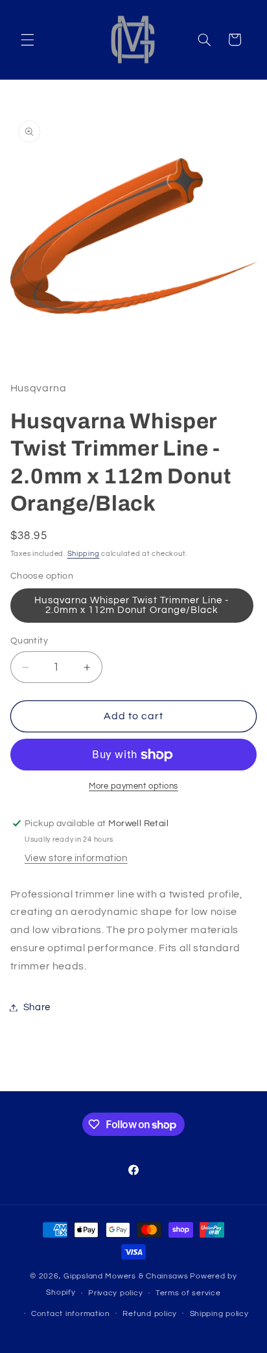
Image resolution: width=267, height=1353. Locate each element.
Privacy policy (115, 1293)
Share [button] (37, 1007)
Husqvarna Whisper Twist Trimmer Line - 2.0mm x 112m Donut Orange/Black (131, 605)
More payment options (133, 786)
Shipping (83, 553)
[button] (27, 39)
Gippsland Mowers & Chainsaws (126, 1276)
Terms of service (188, 1293)
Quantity (29, 640)
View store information (76, 858)
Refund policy (149, 1313)
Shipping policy (219, 1313)
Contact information (70, 1313)
